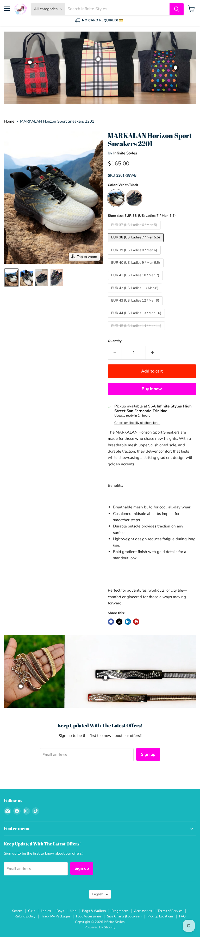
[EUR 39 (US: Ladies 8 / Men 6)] (135, 256)
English (97, 894)
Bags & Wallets (94, 911)
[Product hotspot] (175, 68)
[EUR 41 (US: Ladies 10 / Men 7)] (136, 281)
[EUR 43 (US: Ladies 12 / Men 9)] (136, 306)
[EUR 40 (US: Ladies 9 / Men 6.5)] (136, 268)
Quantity (115, 341)
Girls (31, 911)
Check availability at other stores (137, 423)
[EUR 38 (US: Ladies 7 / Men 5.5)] (136, 243)
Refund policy (25, 916)
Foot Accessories (88, 916)
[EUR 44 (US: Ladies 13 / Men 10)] (137, 319)
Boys (60, 911)
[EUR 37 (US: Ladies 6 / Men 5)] (135, 230)
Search (17, 911)
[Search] (177, 9)
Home (9, 121)
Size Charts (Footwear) (124, 916)
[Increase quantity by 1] (153, 353)
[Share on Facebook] (111, 621)
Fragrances (119, 911)
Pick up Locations (160, 916)
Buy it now (152, 389)
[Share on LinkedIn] (128, 621)
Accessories (143, 911)
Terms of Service (170, 911)
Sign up (148, 754)
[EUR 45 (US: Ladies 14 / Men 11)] (137, 331)
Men (73, 911)
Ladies (46, 911)
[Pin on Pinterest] (136, 621)
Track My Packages (55, 916)
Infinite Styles (125, 153)
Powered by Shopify (100, 927)
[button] (11, 277)
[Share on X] (119, 621)
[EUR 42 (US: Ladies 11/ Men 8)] (136, 293)
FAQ (182, 916)
